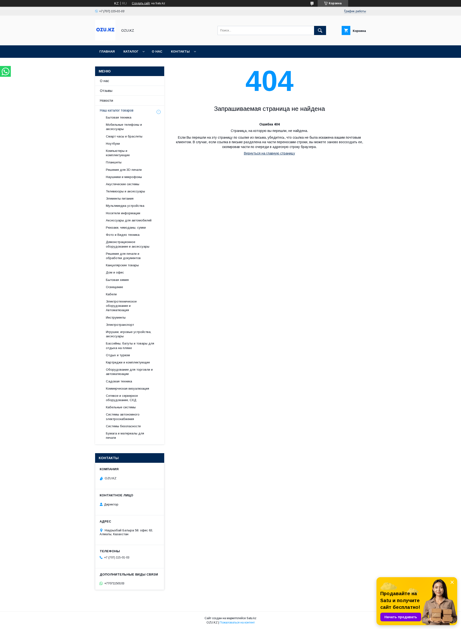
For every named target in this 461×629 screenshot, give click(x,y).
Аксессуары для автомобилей (129, 220)
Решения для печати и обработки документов (123, 256)
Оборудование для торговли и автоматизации (129, 372)
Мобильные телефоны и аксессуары (124, 127)
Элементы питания (119, 198)
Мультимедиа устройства (125, 206)
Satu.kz (251, 618)
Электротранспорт (120, 324)
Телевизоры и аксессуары (125, 191)
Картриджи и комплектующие (128, 362)
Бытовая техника (118, 117)
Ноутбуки (113, 143)
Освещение (114, 287)
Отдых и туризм (118, 355)
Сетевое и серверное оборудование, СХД (122, 398)
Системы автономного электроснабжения (123, 417)
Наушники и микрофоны (124, 177)
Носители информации (123, 213)
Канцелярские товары (122, 265)
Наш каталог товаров (116, 110)
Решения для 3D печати (124, 170)
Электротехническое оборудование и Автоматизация (121, 306)
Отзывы (106, 91)
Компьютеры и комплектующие (118, 153)
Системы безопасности (123, 426)
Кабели (111, 294)
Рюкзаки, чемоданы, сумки (126, 227)
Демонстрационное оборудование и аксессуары (127, 244)
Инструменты (116, 317)
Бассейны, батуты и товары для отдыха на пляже (130, 346)
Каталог (130, 51)
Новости (106, 100)
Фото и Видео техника (123, 235)
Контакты (180, 51)
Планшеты (113, 162)
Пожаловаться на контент (237, 622)
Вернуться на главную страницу (269, 153)
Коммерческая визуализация (127, 388)
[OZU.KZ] (105, 39)
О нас (157, 51)
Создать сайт (141, 3)
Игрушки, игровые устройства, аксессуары (128, 334)
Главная (107, 51)
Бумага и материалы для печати (125, 435)
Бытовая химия (117, 280)
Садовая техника (119, 381)
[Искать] (320, 30)
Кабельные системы (121, 407)
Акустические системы (122, 184)
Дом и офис (115, 272)
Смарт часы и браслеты (124, 136)
